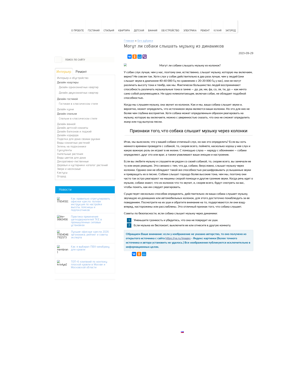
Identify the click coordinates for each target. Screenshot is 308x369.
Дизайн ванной (66, 123)
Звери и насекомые (69, 168)
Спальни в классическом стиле (78, 118)
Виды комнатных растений (73, 142)
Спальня (109, 30)
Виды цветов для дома (71, 157)
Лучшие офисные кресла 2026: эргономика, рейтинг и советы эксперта (90, 234)
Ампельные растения (70, 153)
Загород (230, 30)
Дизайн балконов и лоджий (74, 131)
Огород (61, 176)
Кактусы (62, 172)
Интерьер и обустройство (72, 77)
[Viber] (144, 56)
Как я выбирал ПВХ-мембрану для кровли (90, 248)
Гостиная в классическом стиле (78, 103)
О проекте (77, 30)
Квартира (124, 30)
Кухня (217, 30)
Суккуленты (64, 150)
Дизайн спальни (67, 113)
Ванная (152, 30)
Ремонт (205, 30)
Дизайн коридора (67, 135)
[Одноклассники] (134, 56)
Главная (129, 40)
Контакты (188, 319)
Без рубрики (145, 40)
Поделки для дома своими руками (78, 138)
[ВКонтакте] (129, 56)
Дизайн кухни (65, 109)
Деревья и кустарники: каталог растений (82, 165)
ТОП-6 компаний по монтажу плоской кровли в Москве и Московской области (89, 264)
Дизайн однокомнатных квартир (78, 87)
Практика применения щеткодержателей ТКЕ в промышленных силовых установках (86, 220)
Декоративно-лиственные (73, 161)
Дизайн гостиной (67, 99)
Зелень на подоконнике (71, 146)
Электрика (189, 30)
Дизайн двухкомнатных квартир (78, 92)
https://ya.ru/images (178, 238)
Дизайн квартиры (68, 82)
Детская (139, 30)
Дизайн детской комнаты (72, 127)
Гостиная (93, 30)
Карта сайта (190, 327)
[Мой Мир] (139, 56)
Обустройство (170, 30)
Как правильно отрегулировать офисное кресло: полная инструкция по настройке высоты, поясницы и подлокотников (90, 204)
